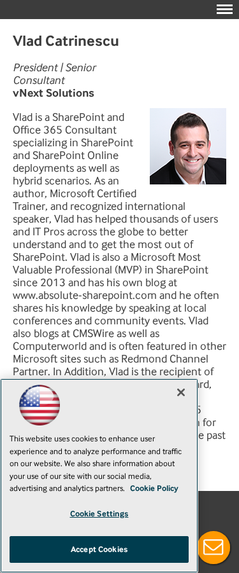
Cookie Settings (99, 513)
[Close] (181, 392)
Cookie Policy (154, 488)
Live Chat (213, 547)
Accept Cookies (99, 549)
